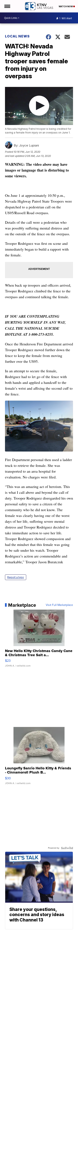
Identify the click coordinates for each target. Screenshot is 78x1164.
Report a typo (15, 577)
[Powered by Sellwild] (67, 848)
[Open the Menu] (7, 6)
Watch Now (66, 6)
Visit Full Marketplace (59, 605)
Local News (17, 36)
